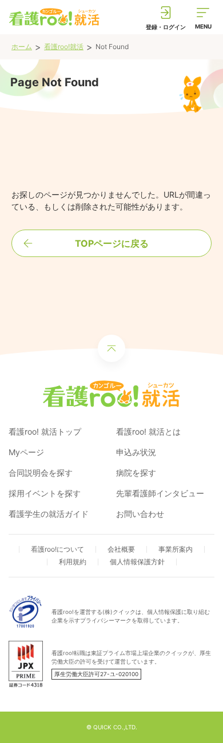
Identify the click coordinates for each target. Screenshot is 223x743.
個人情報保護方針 (137, 561)
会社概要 (121, 549)
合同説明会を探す (41, 472)
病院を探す (136, 472)
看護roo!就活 (63, 46)
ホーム (21, 46)
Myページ (26, 452)
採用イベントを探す (45, 493)
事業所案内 (175, 549)
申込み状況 (136, 452)
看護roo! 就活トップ (45, 431)
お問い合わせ (140, 514)
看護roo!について (57, 549)
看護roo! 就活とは (148, 431)
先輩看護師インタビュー (160, 493)
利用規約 (72, 561)
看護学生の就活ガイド (49, 514)
